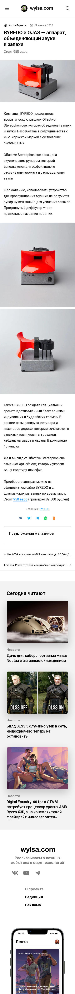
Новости (13, 650)
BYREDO (45, 509)
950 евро (20, 499)
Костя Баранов (17, 25)
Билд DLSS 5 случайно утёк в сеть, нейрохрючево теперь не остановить (37, 731)
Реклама (33, 905)
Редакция (34, 897)
